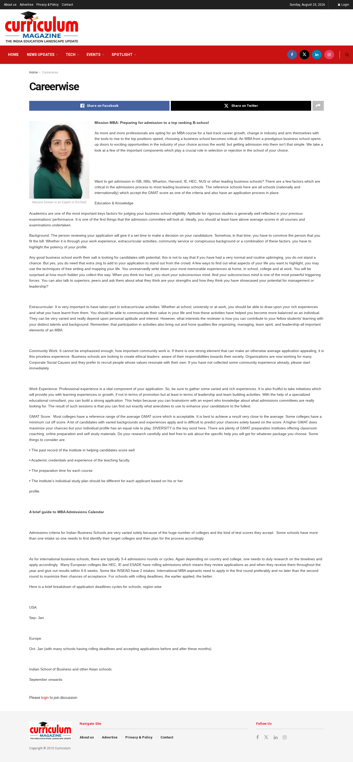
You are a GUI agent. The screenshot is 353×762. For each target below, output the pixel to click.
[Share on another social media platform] (318, 106)
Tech (70, 55)
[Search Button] (347, 55)
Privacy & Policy (47, 4)
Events (94, 55)
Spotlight (122, 55)
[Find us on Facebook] (292, 55)
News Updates (41, 55)
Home (13, 55)
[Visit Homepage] (42, 27)
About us (10, 4)
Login (345, 4)
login (45, 698)
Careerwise (50, 72)
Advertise (26, 4)
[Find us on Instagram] (329, 55)
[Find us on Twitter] (304, 55)
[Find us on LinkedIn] (317, 55)
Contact (67, 4)
